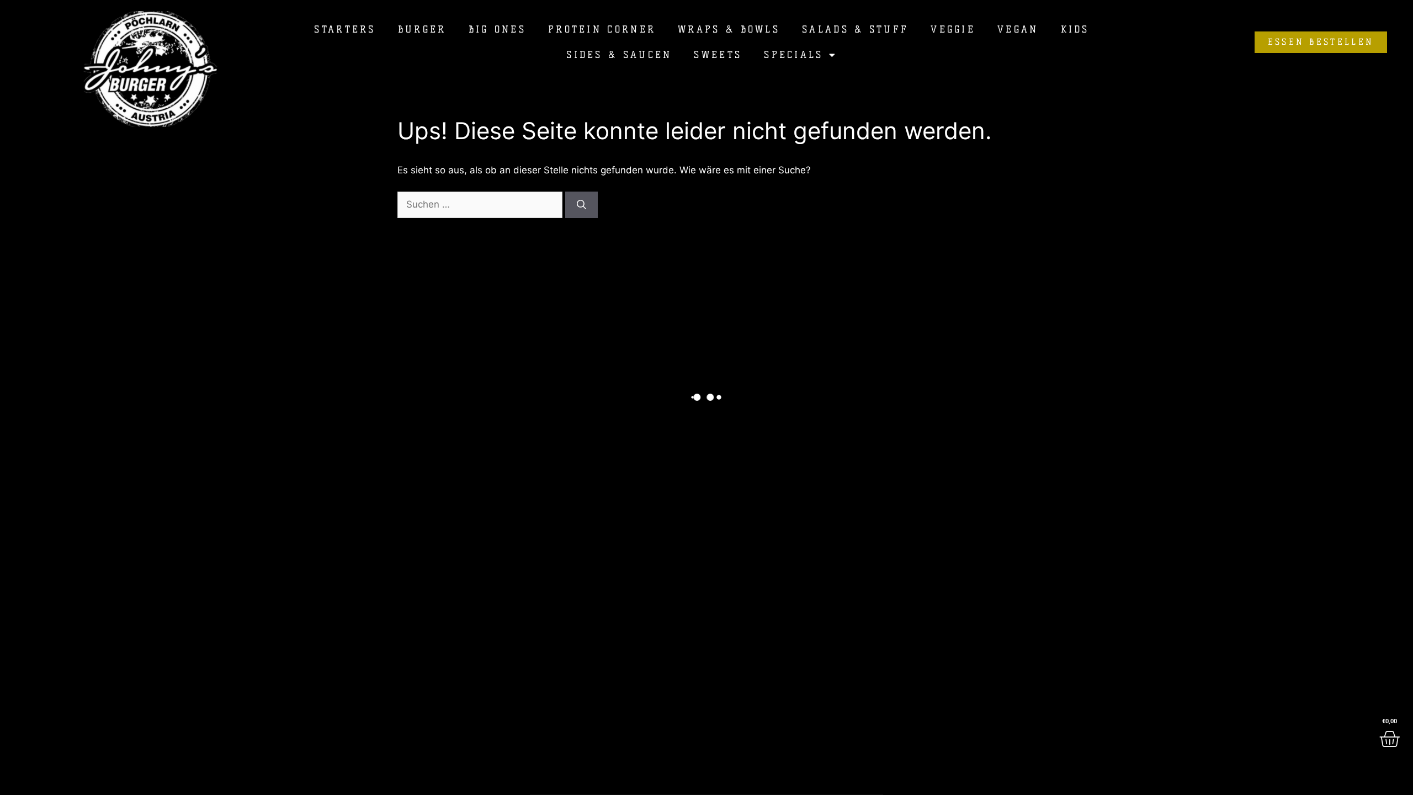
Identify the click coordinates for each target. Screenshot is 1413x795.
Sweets (718, 54)
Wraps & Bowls (729, 29)
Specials (793, 54)
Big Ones (497, 29)
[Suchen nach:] (481, 204)
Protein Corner (602, 29)
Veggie (953, 29)
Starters (344, 29)
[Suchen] (581, 205)
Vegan (1018, 29)
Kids (1075, 29)
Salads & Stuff (855, 29)
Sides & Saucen (619, 54)
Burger (422, 29)
